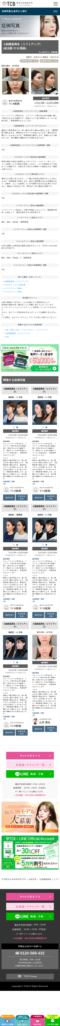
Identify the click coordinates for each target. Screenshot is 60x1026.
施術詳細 (9, 497)
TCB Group (30, 976)
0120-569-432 (32, 953)
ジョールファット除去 (12, 292)
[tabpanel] (15, 411)
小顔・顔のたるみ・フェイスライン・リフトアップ (26, 330)
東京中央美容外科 (15, 101)
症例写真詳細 (21, 497)
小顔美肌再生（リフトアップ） (16, 281)
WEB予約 (37, 1024)
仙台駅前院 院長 (45, 719)
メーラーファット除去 (12, 288)
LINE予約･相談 (52, 1024)
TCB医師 (14, 103)
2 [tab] (17, 427)
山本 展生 (44, 722)
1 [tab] (14, 427)
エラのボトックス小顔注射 (14, 285)
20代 (7, 337)
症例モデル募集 (7, 1024)
